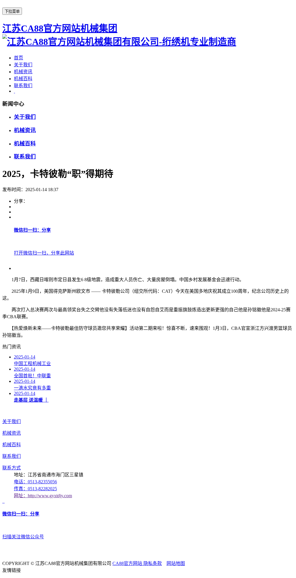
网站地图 (175, 563)
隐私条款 (152, 563)
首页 (18, 57)
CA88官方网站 (127, 563)
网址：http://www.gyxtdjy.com (43, 495)
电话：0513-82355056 (35, 481)
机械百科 (23, 78)
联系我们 (23, 85)
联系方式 (11, 467)
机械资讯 (23, 71)
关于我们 (23, 64)
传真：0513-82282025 (35, 488)
